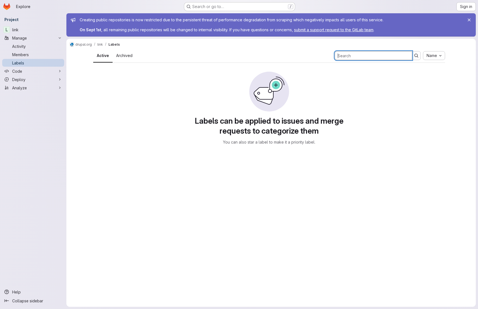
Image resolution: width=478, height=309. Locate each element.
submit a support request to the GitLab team (333, 29)
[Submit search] (416, 55)
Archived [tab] (124, 55)
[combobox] (434, 55)
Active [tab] (103, 55)
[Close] (469, 20)
